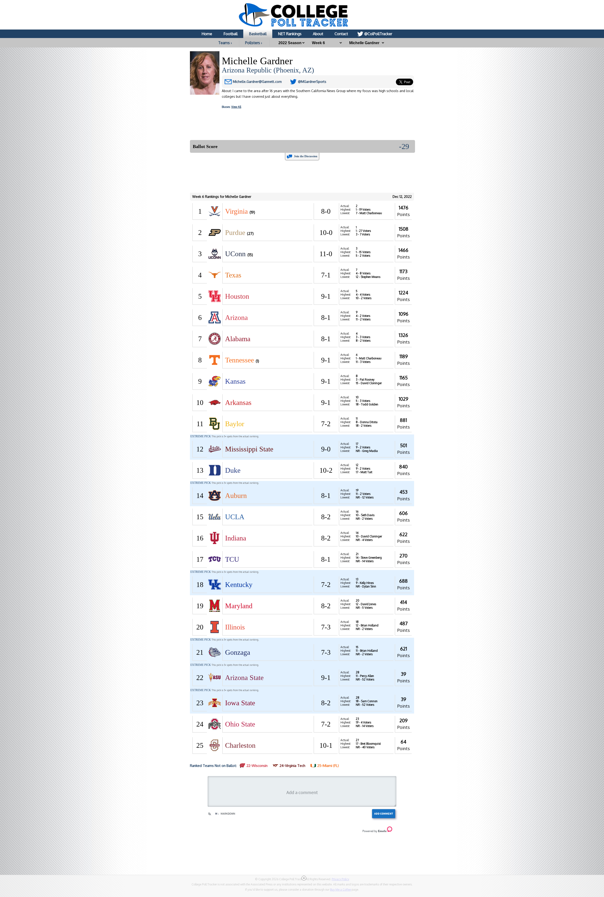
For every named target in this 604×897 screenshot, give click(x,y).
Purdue (235, 232)
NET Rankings (290, 33)
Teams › (225, 42)
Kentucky (238, 584)
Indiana (235, 538)
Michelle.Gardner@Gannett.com (257, 82)
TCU (232, 559)
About (318, 33)
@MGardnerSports (312, 82)
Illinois (235, 627)
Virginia (236, 211)
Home (206, 33)
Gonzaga (237, 652)
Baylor (234, 424)
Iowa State (240, 703)
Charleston (240, 745)
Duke (232, 470)
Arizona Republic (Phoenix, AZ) (268, 70)
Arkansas (238, 402)
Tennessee (239, 360)
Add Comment (383, 813)
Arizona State (244, 677)
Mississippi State (249, 449)
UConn (235, 254)
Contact (341, 33)
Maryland (238, 606)
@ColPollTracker (378, 33)
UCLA (234, 517)
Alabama (237, 339)
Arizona (236, 317)
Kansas (235, 381)
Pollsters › (253, 42)
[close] (304, 878)
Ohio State (240, 724)
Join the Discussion (305, 156)
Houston (237, 296)
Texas (233, 275)
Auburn (236, 495)
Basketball (258, 33)
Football (230, 33)
